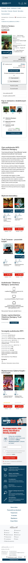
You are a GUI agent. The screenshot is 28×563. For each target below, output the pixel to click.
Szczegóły (9, 95)
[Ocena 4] (17, 43)
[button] (24, 206)
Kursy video (4, 11)
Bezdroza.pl (17, 534)
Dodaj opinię (14, 322)
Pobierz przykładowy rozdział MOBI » (9, 353)
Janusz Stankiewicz (7, 221)
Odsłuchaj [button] (5, 52)
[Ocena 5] (19, 43)
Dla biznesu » (12, 485)
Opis (8, 93)
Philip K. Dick (17, 219)
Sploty (16, 539)
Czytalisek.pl (8, 539)
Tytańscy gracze (19, 218)
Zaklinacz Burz (18, 396)
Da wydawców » (12, 479)
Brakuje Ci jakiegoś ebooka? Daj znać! (16, 491)
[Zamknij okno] (25, 557)
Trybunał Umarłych (8, 396)
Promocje (10, 11)
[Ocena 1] (13, 43)
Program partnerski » (14, 467)
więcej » (13, 454)
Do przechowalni (14, 88)
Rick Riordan (6, 397)
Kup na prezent (14, 78)
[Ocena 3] (16, 43)
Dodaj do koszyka (13, 70)
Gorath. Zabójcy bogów (7, 219)
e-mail (4, 447)
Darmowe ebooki (5, 14)
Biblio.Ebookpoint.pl (9, 541)
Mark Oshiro (11, 397)
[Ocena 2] (15, 43)
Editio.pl (17, 532)
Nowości (15, 11)
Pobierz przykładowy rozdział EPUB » (9, 352)
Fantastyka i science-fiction (13, 363)
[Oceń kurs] (5, 322)
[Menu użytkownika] (22, 3)
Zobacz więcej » (7, 463)
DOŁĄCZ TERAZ (10, 458)
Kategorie (3, 8)
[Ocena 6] (20, 43)
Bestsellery (20, 11)
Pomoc (19, 311)
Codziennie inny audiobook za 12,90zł (10, 21)
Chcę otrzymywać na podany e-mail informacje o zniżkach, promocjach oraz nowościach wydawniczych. (15, 452)
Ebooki (8, 8)
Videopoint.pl (8, 537)
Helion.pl (7, 530)
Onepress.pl (18, 530)
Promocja (4, 32)
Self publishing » (12, 497)
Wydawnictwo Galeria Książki (19, 40)
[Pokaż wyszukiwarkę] (19, 3)
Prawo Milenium (13, 356)
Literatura (3, 363)
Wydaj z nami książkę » (14, 473)
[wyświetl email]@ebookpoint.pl (18, 552)
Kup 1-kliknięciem (14, 81)
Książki (19, 8)
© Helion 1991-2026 (5, 549)
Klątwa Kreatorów (10, 121)
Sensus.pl (7, 532)
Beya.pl (17, 537)
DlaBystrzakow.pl (9, 534)
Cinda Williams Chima (19, 397)
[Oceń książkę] (20, 43)
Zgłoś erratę (4, 354)
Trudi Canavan (20, 35)
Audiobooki (14, 8)
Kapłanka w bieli (9, 125)
